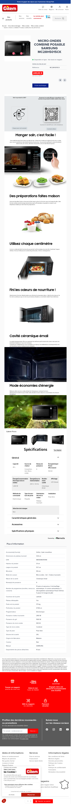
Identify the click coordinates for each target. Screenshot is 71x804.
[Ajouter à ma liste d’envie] (60, 80)
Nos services (21, 17)
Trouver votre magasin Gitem (44, 785)
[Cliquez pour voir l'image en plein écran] (17, 48)
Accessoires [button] (17, 524)
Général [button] (15, 457)
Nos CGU (51, 765)
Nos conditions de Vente (56, 756)
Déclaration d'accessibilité (56, 772)
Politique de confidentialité (57, 767)
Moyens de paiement (9, 759)
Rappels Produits (7, 765)
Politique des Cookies (55, 763)
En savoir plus (24, 739)
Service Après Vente (36, 761)
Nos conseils (29, 17)
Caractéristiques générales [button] (24, 518)
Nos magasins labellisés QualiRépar (46, 787)
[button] (19, 113)
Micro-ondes (25, 26)
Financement (33, 759)
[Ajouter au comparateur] (65, 80)
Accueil (4, 26)
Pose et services (34, 756)
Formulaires (52, 770)
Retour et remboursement (10, 756)
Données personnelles (55, 761)
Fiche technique (40, 85)
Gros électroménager (14, 26)
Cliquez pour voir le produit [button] (19, 128)
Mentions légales (53, 759)
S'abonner (33, 731)
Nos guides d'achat (8, 761)
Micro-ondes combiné (37, 26)
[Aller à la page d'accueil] (19, 8)
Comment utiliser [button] (51, 129)
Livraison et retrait (8, 763)
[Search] (63, 18)
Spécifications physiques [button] (23, 531)
